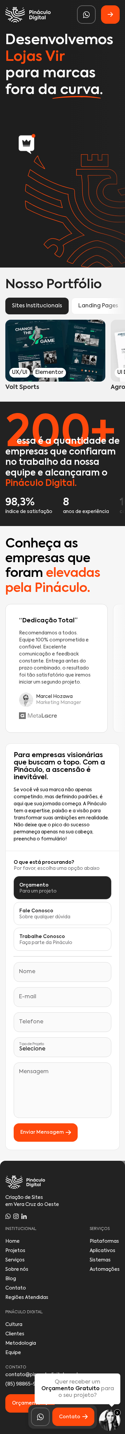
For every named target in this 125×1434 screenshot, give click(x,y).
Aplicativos (102, 1250)
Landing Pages (98, 306)
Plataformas (104, 1241)
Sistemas (100, 1260)
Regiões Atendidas (26, 1297)
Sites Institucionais (37, 306)
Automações (105, 1269)
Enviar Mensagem (42, 1132)
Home (12, 1241)
